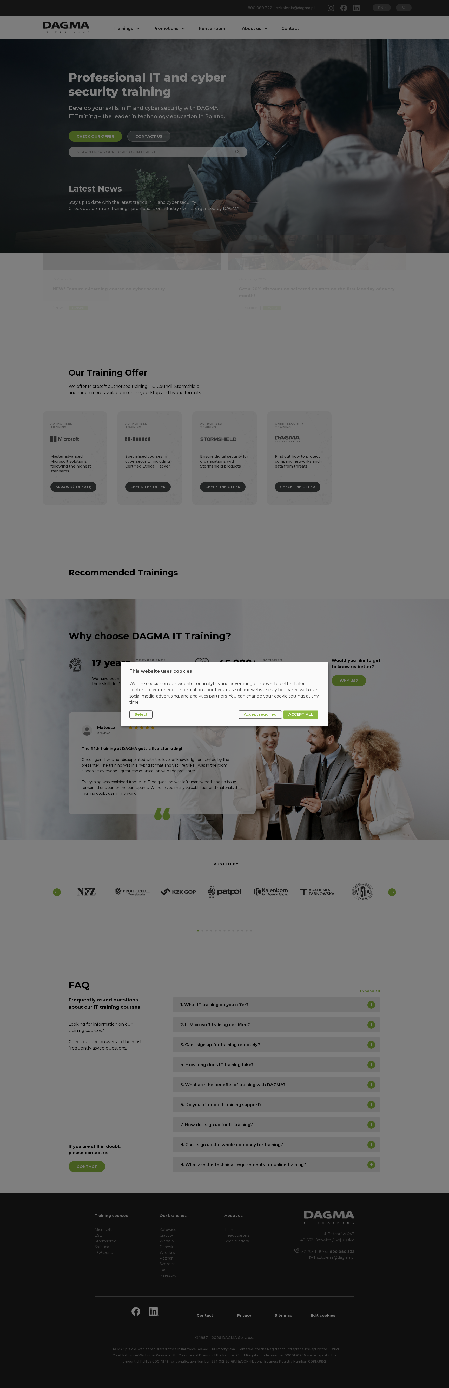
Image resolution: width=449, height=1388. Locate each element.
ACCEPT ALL (300, 714)
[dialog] (224, 694)
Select (141, 714)
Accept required (260, 714)
